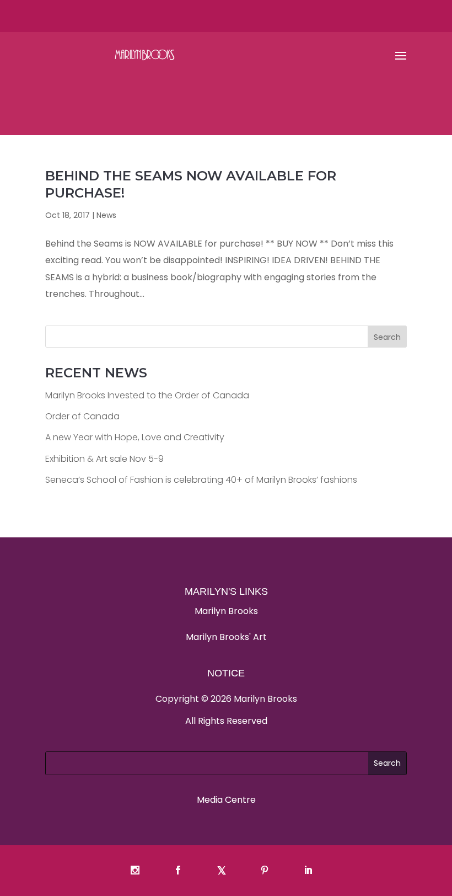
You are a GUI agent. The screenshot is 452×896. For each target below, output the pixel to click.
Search (387, 337)
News (106, 215)
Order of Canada (82, 416)
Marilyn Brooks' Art (226, 637)
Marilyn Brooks (226, 611)
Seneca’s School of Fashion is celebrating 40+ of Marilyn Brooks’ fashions (201, 479)
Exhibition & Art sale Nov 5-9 (104, 458)
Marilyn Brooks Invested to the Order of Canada (147, 395)
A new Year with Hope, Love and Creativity (134, 437)
